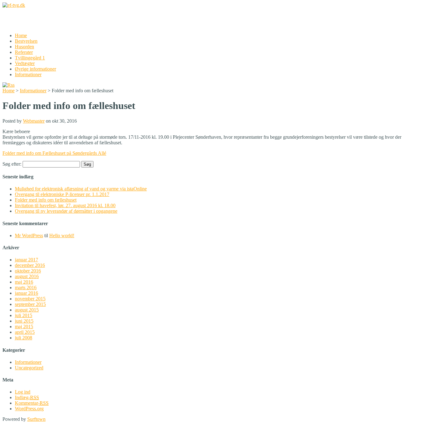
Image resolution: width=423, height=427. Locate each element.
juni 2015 (24, 321)
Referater (24, 52)
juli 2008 (23, 337)
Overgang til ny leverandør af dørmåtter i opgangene (66, 211)
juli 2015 (23, 315)
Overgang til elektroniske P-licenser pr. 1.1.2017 (62, 194)
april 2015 (25, 332)
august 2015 (27, 309)
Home (21, 35)
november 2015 (30, 298)
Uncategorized (29, 367)
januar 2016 (26, 293)
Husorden (24, 46)
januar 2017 (26, 259)
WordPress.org (29, 408)
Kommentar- (32, 403)
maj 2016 (24, 282)
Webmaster (34, 121)
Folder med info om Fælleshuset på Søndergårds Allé (54, 153)
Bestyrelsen (26, 41)
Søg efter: (11, 164)
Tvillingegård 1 (30, 57)
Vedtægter (25, 63)
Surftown (36, 419)
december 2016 (30, 265)
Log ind (22, 391)
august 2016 (27, 276)
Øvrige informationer (35, 69)
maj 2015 (24, 326)
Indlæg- (27, 397)
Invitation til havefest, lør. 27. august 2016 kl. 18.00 (65, 205)
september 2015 (30, 304)
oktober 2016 (28, 270)
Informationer (28, 74)
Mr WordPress (29, 235)
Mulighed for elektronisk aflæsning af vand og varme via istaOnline (81, 188)
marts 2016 (26, 287)
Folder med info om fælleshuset (45, 200)
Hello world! (61, 235)
